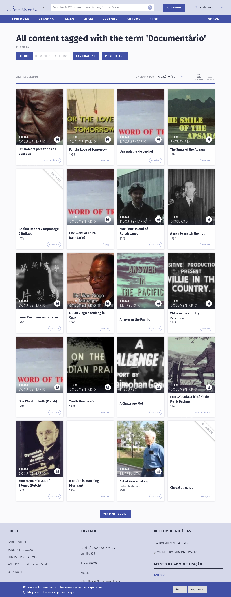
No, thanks (197, 589)
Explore (110, 19)
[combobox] (211, 7)
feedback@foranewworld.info (102, 581)
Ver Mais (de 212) (115, 513)
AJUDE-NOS (174, 7)
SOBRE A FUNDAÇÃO (20, 549)
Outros (134, 19)
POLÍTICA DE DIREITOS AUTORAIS (28, 564)
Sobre (213, 19)
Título (24, 56)
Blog (153, 19)
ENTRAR (159, 575)
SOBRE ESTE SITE (18, 542)
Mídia (88, 19)
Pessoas (46, 19)
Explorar (20, 19)
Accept (179, 589)
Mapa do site (16, 572)
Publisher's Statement (23, 557)
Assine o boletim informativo (177, 552)
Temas (68, 19)
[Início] (25, 8)
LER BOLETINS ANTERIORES (171, 543)
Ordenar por (145, 76)
